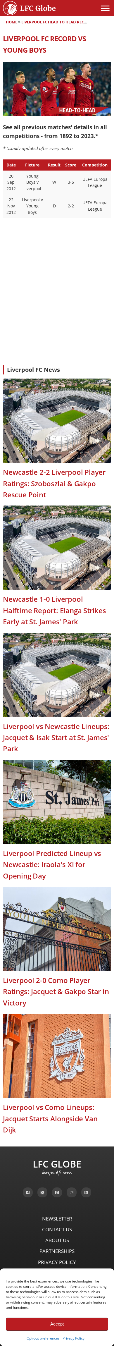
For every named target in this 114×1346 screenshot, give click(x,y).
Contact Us (57, 1229)
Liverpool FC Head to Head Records (57, 22)
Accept (57, 1323)
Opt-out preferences (43, 1338)
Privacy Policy (73, 1338)
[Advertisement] (57, 317)
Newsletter (57, 1218)
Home (11, 22)
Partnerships (57, 1251)
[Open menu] (105, 8)
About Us (57, 1240)
